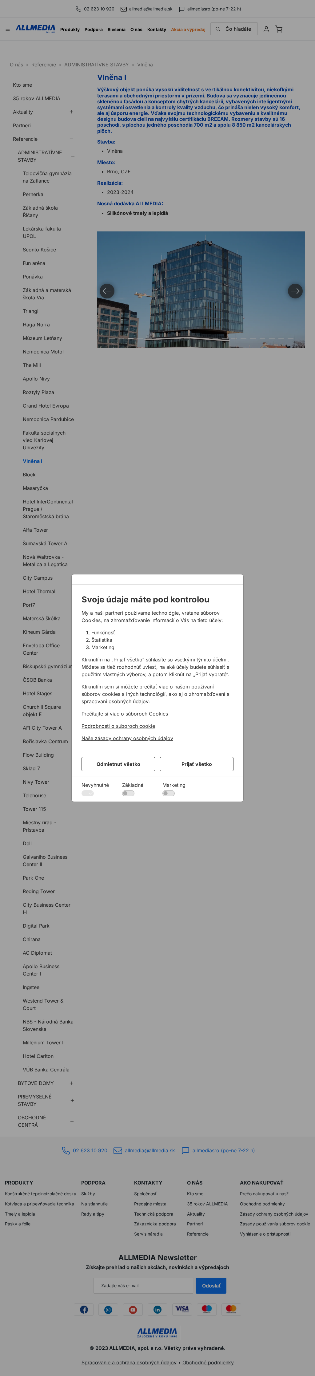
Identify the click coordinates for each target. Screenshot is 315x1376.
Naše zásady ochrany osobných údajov (127, 738)
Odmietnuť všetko (118, 764)
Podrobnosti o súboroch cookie (118, 726)
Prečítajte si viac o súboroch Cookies (125, 714)
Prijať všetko (196, 764)
